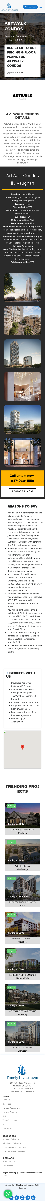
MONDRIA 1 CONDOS (22, 938)
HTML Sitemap (8, 1161)
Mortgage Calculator (10, 1139)
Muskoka (22, 833)
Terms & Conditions (10, 1120)
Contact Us (7, 1128)
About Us (6, 1100)
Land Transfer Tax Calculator (14, 1147)
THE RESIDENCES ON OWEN (22, 902)
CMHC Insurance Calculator (13, 1151)
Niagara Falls (22, 978)
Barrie (22, 905)
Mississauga (22, 869)
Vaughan (25, 183)
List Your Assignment (11, 1108)
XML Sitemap (7, 1165)
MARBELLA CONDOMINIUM (22, 975)
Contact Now (29, 7)
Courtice (22, 942)
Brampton (22, 1051)
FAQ (4, 1116)
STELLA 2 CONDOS (22, 1047)
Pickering (22, 1014)
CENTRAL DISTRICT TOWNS (22, 1011)
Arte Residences (22, 866)
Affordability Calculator (11, 1143)
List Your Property (9, 1112)
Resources (6, 1104)
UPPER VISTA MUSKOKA (22, 829)
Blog (4, 1124)
